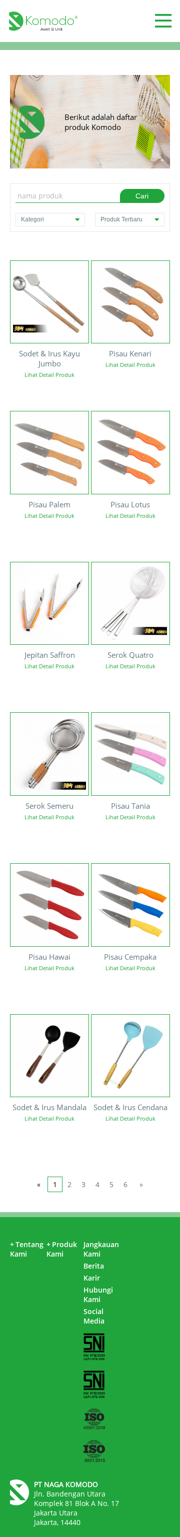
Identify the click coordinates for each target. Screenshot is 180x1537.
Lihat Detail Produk (49, 374)
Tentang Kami (27, 1249)
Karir (92, 1278)
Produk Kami (61, 1249)
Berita (94, 1266)
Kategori (32, 219)
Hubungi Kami (98, 1294)
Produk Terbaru (121, 219)
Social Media (94, 1316)
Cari (142, 196)
